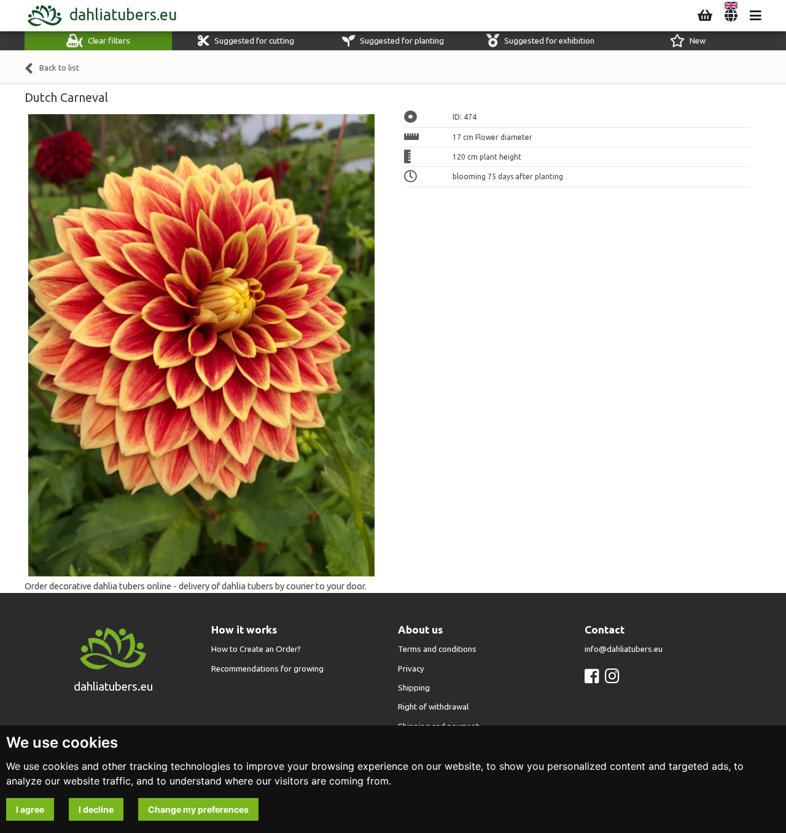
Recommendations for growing (267, 668)
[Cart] (705, 15)
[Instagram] (612, 676)
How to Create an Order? (256, 649)
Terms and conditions (437, 649)
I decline (96, 809)
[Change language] (731, 15)
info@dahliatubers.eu (624, 649)
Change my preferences (198, 809)
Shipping (414, 687)
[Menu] (755, 15)
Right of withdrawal (433, 706)
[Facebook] (592, 676)
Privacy (411, 668)
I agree (30, 809)
